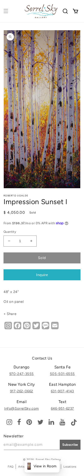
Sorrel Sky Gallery (48, 459)
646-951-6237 (62, 408)
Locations (69, 466)
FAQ (11, 466)
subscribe (70, 445)
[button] (6, 11)
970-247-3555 (21, 374)
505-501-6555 (62, 374)
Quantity (10, 231)
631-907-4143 (62, 391)
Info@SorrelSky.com (21, 408)
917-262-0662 (21, 391)
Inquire (42, 275)
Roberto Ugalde (16, 195)
